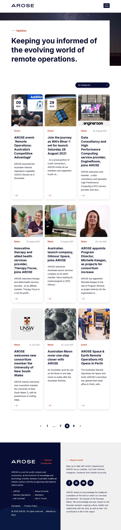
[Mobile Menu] (107, 5)
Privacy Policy (30, 506)
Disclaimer (16, 506)
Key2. (13, 515)
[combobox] (92, 85)
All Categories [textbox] (84, 85)
